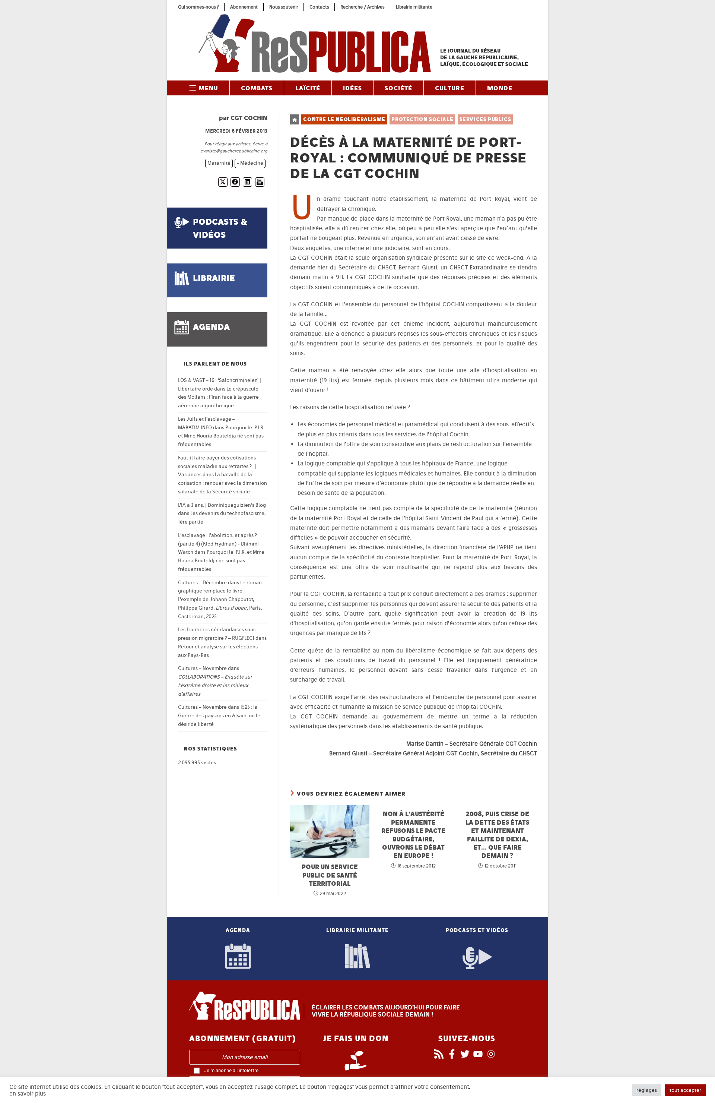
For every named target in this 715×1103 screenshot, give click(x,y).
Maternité (219, 163)
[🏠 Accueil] (294, 119)
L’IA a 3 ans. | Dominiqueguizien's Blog (222, 505)
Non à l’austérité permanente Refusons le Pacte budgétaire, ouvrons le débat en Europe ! (413, 834)
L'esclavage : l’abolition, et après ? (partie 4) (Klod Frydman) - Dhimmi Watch (218, 544)
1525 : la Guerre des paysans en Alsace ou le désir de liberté (219, 715)
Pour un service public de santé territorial (330, 875)
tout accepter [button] (685, 1090)
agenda (211, 326)
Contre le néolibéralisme (344, 119)
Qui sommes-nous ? (198, 7)
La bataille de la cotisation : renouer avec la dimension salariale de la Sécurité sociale (222, 483)
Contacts (319, 7)
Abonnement (244, 7)
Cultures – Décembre (202, 582)
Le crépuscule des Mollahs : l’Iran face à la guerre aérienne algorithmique (218, 397)
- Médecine (250, 163)
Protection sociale (422, 119)
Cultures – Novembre (202, 668)
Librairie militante (414, 7)
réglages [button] (646, 1090)
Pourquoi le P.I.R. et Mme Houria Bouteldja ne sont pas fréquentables (221, 436)
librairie (214, 277)
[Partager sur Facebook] (235, 182)
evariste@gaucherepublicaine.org (233, 151)
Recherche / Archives (362, 7)
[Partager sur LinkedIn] (247, 182)
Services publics (485, 119)
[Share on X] (223, 182)
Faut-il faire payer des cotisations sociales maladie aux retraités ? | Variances (217, 466)
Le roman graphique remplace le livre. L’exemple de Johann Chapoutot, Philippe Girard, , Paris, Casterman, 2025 (220, 599)
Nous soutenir (283, 7)
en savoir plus (27, 1093)
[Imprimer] (259, 182)
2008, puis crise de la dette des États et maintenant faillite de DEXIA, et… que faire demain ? (497, 834)
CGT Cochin (249, 117)
